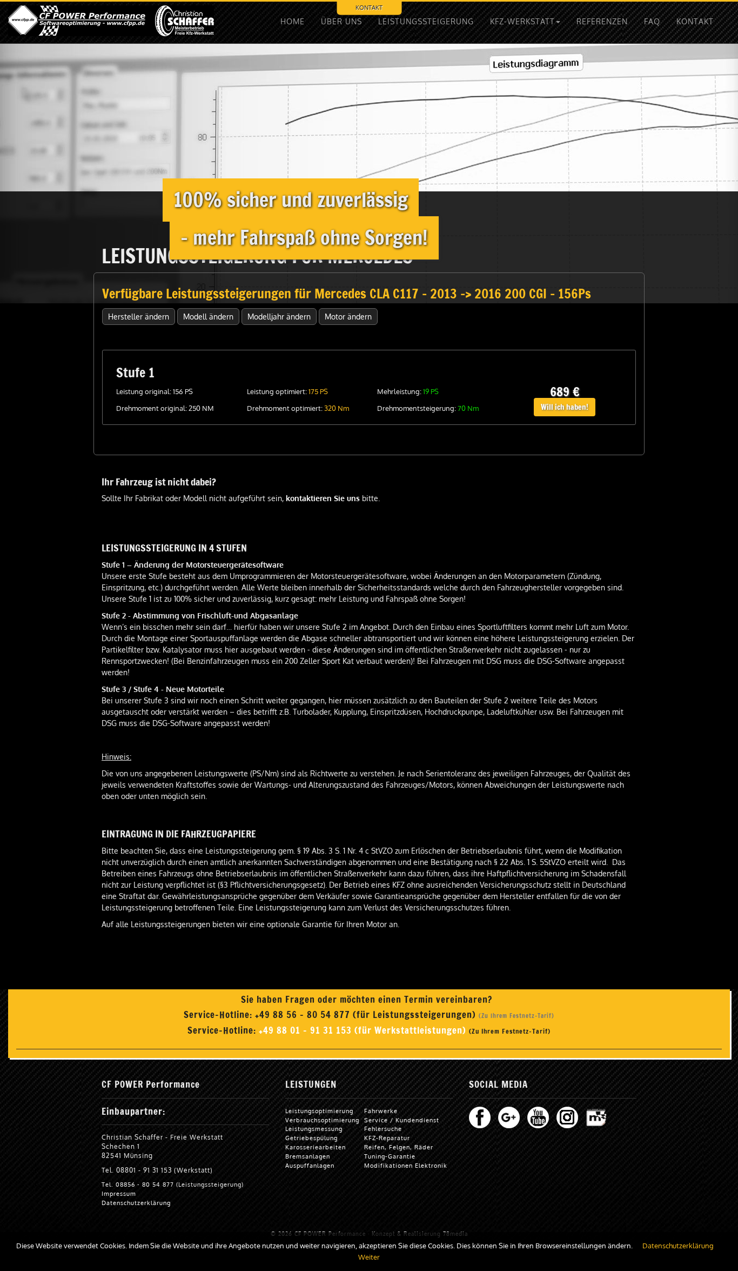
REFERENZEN (602, 21)
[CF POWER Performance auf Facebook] (480, 1117)
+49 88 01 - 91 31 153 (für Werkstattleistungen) (364, 1030)
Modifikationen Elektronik (405, 1165)
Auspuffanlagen (309, 1165)
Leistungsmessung (314, 1128)
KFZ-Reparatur (387, 1138)
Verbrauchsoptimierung (322, 1120)
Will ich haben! (564, 407)
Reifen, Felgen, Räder (398, 1147)
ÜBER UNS (341, 21)
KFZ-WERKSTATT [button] (522, 21)
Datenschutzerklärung (136, 1203)
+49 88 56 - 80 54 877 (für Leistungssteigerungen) (367, 1014)
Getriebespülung (311, 1138)
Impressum (119, 1193)
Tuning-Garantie (389, 1156)
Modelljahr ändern (279, 316)
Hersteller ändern (138, 316)
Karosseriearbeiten (315, 1147)
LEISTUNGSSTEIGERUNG (426, 21)
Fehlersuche (383, 1128)
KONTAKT (695, 21)
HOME (292, 21)
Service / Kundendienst (401, 1120)
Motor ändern (348, 316)
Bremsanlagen (307, 1156)
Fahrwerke (381, 1111)
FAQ (652, 21)
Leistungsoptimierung (319, 1111)
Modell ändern (208, 316)
